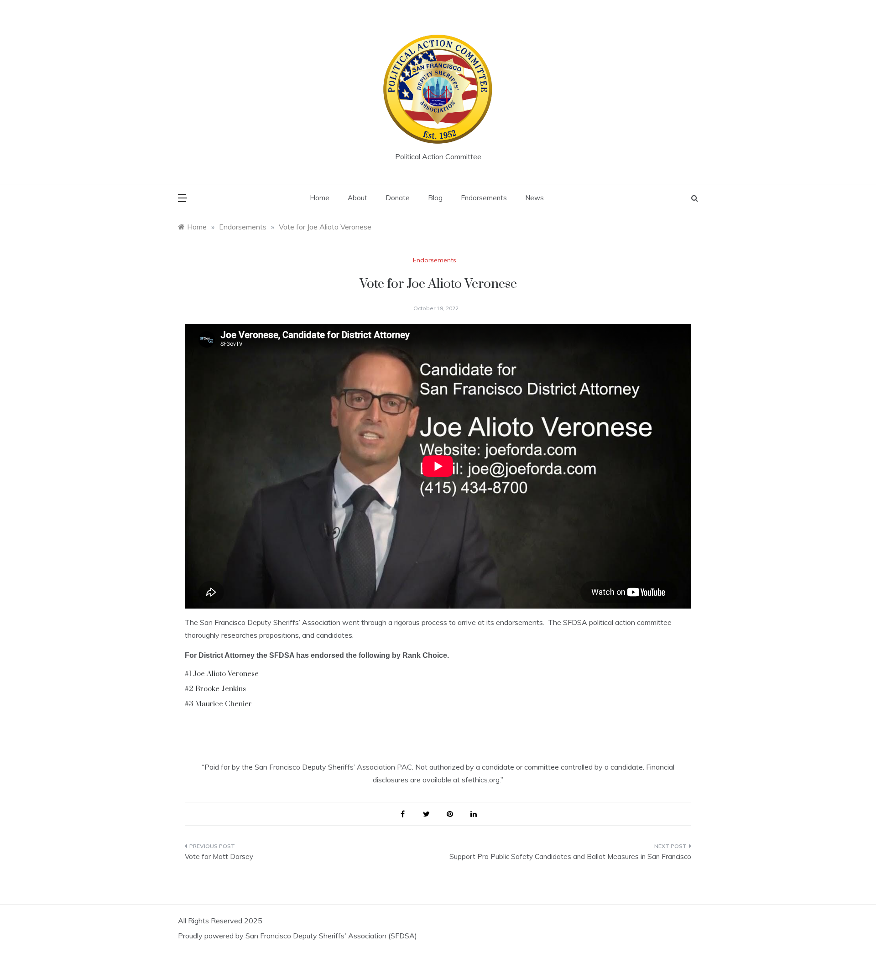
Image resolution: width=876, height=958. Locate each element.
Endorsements (484, 197)
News (534, 197)
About (357, 197)
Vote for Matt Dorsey (219, 856)
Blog (435, 197)
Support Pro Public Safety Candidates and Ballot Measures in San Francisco (570, 856)
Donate (398, 197)
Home (319, 197)
